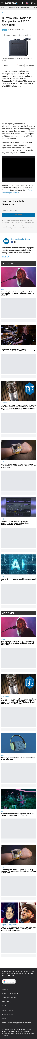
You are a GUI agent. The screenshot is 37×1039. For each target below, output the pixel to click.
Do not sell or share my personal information (16, 1023)
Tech (3, 13)
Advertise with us (7, 1010)
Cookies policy (6, 1006)
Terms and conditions (9, 997)
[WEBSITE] (15, 242)
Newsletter (31, 65)
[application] (18, 167)
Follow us (21, 65)
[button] (2, 3)
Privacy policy (6, 1002)
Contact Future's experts (10, 993)
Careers (4, 1018)
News (4, 30)
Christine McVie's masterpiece (19, 7)
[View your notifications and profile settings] (22, 3)
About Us (5, 989)
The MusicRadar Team (17, 29)
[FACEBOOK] (12, 242)
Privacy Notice (27, 222)
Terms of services (25, 220)
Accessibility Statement (9, 1014)
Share (6, 65)
